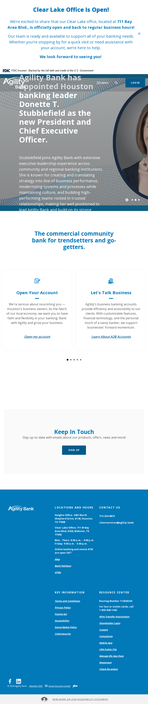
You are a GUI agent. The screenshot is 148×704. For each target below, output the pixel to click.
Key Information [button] (70, 592)
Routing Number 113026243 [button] (115, 601)
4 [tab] (77, 359)
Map (57, 559)
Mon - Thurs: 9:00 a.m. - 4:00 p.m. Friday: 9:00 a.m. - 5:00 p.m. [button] (74, 542)
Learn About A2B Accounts (111, 337)
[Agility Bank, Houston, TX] (14, 83)
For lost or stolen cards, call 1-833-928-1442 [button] (116, 608)
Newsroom (105, 662)
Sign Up (74, 450)
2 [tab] (135, 200)
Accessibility (62, 620)
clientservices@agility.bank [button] (116, 522)
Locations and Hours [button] (74, 507)
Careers (103, 629)
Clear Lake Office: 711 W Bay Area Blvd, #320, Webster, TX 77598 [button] (72, 531)
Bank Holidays (63, 566)
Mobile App (105, 643)
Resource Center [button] (114, 592)
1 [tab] (132, 200)
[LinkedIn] (18, 681)
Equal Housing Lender (59, 686)
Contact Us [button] (109, 507)
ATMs (58, 572)
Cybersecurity (63, 633)
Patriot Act (61, 614)
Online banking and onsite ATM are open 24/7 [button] (74, 551)
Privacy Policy (63, 607)
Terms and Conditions (67, 601)
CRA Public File (108, 649)
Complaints (106, 636)
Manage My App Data (111, 656)
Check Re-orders (108, 669)
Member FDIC (36, 686)
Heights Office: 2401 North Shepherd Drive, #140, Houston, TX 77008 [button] (74, 518)
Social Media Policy (66, 627)
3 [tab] (139, 200)
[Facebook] (10, 681)
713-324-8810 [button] (107, 516)
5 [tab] (80, 359)
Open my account (37, 337)
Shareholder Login (109, 623)
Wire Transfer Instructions (114, 616)
